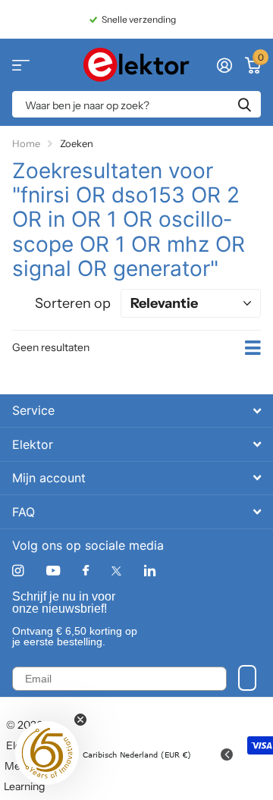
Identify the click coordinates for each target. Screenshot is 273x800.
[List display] (253, 348)
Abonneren (247, 678)
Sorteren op (73, 303)
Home (26, 143)
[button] (47, 753)
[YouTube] (53, 571)
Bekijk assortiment (21, 64)
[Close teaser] (80, 720)
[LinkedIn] (149, 570)
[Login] (224, 65)
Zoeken (244, 104)
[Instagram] (18, 570)
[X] (116, 571)
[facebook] (86, 571)
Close (136, 410)
